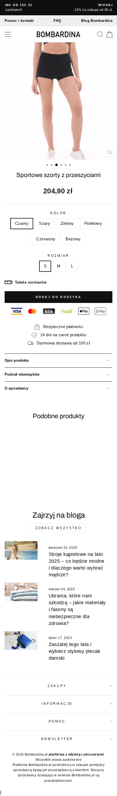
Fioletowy (93, 223)
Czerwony (45, 239)
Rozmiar (58, 255)
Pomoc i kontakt (19, 21)
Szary (44, 223)
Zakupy (57, 686)
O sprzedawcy (16, 388)
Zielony (67, 223)
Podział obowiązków (22, 374)
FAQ (57, 21)
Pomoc (57, 721)
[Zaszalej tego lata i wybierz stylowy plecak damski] (21, 640)
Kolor (58, 213)
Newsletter (57, 739)
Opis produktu (17, 360)
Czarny (22, 223)
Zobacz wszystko (58, 528)
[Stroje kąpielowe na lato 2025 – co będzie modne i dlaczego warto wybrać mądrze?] (21, 550)
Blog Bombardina (96, 21)
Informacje (57, 703)
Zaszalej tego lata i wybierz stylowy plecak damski (74, 651)
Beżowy (73, 239)
